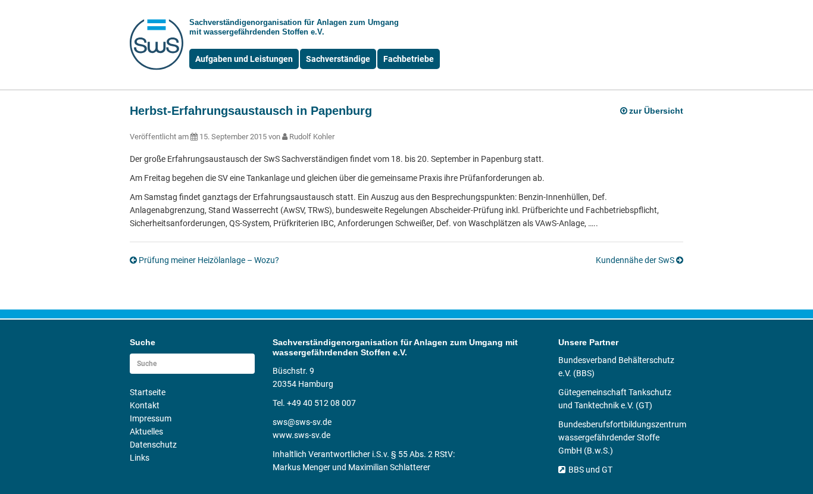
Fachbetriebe (408, 59)
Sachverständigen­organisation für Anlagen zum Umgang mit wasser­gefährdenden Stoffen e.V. (294, 27)
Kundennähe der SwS (635, 260)
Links (139, 457)
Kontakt (145, 405)
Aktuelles (146, 431)
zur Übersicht (656, 110)
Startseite (147, 392)
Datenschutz (153, 444)
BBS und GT (590, 469)
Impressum (150, 418)
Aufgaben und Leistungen (244, 59)
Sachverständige (338, 59)
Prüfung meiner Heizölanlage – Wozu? (209, 260)
